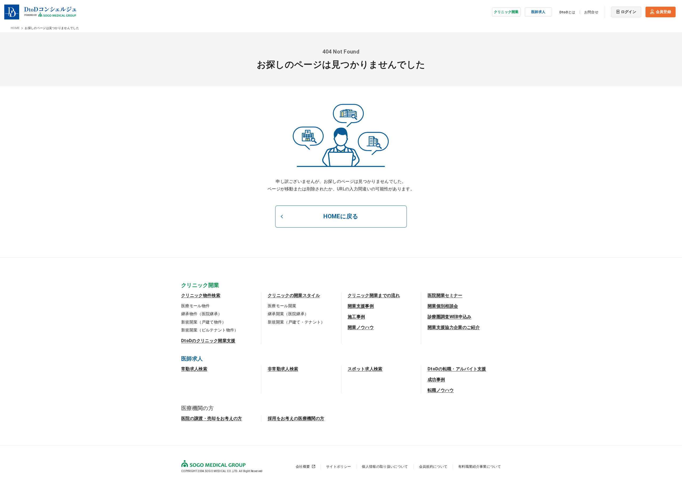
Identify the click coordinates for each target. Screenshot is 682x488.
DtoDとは (567, 12)
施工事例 (356, 316)
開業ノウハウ (361, 327)
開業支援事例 (361, 306)
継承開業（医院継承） (288, 313)
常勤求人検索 (194, 368)
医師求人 (538, 12)
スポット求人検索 (365, 368)
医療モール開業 (282, 306)
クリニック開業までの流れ (374, 295)
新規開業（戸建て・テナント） (296, 322)
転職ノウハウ (441, 390)
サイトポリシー (338, 467)
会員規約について (433, 467)
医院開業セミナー (445, 295)
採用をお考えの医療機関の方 (296, 418)
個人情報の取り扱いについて (385, 467)
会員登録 (663, 12)
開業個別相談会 (443, 306)
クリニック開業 (506, 12)
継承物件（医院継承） (201, 313)
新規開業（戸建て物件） (203, 322)
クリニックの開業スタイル (294, 295)
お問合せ (591, 12)
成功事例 (436, 379)
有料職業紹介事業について (479, 467)
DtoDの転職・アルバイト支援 (457, 368)
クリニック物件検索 (200, 295)
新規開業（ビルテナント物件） (209, 330)
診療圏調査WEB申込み (450, 316)
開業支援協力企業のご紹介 (454, 327)
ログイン (628, 12)
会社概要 (303, 467)
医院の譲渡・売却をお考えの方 (211, 418)
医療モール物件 (195, 306)
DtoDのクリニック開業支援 (208, 340)
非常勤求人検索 (283, 368)
